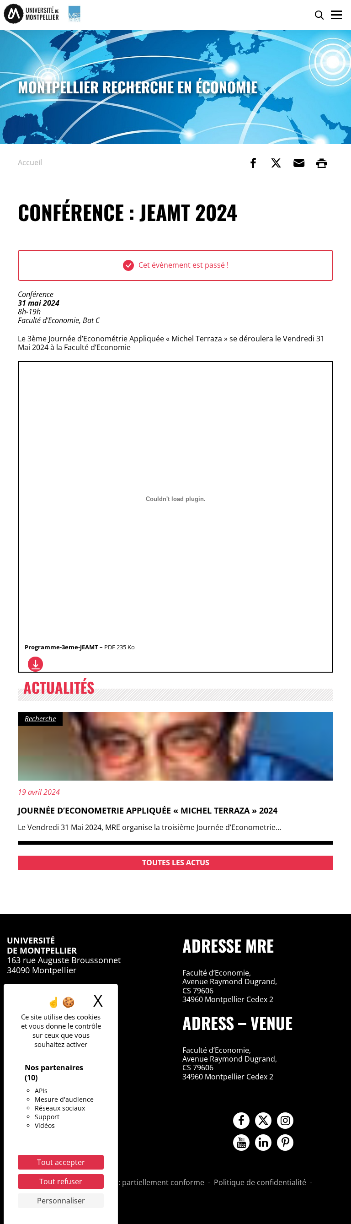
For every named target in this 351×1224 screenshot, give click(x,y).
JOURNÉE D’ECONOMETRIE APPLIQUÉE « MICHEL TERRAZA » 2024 (147, 810)
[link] (253, 162)
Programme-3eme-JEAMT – (80, 647)
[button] (298, 162)
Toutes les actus (175, 862)
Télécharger (35, 664)
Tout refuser (60, 1181)
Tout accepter (61, 1162)
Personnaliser (61, 1201)
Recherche (40, 718)
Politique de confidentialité (260, 1182)
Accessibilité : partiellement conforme (139, 1182)
